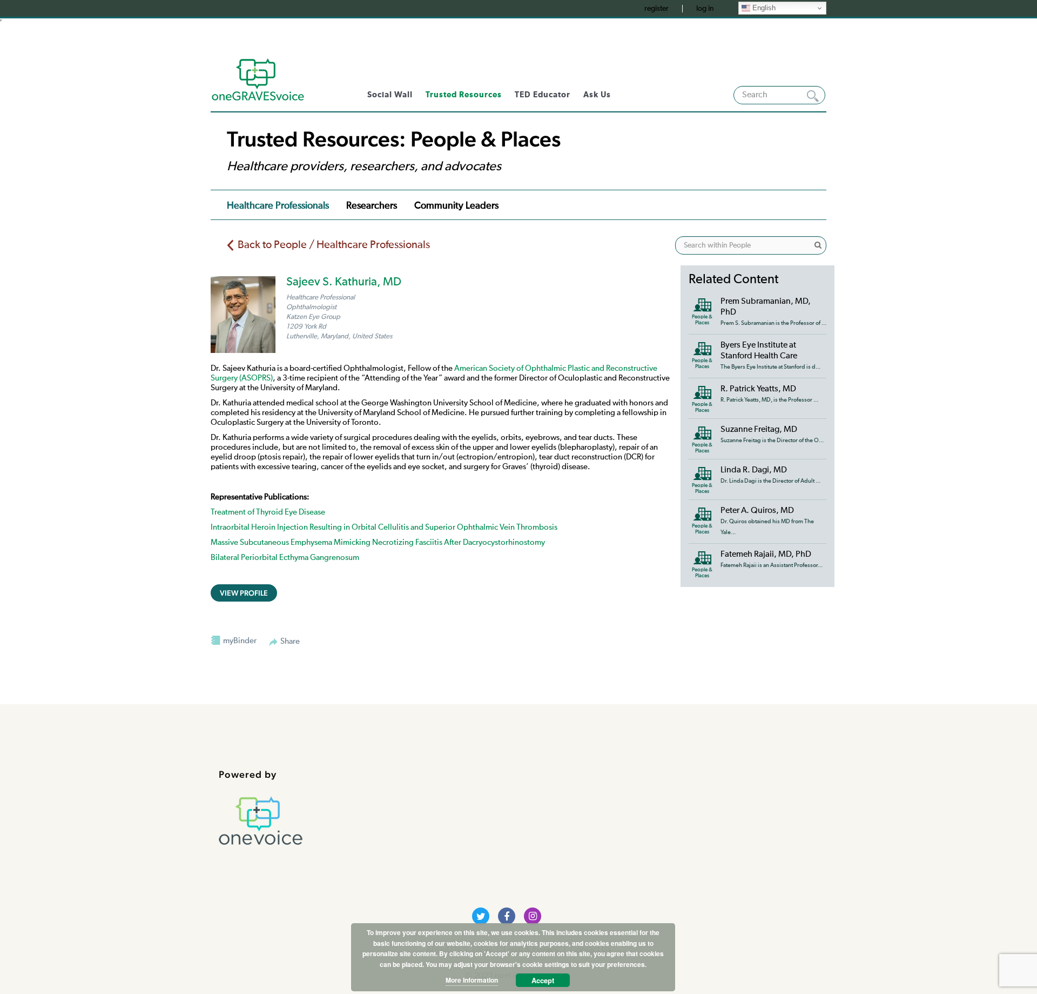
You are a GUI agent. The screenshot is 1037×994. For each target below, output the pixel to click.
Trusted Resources (464, 95)
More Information (472, 980)
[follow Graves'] (481, 916)
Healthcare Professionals (278, 206)
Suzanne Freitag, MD (758, 429)
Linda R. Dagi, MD (753, 470)
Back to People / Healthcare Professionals (334, 244)
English (763, 8)
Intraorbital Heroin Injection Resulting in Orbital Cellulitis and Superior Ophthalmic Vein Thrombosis (384, 527)
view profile (244, 593)
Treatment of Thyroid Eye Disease (268, 512)
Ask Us (597, 95)
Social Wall (390, 95)
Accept (542, 980)
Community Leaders (456, 206)
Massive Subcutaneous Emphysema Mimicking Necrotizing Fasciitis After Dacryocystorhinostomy (378, 542)
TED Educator (542, 95)
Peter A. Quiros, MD (757, 510)
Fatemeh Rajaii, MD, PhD (765, 554)
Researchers (371, 206)
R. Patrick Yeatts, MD (758, 389)
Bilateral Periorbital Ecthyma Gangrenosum (285, 557)
